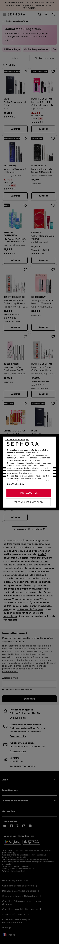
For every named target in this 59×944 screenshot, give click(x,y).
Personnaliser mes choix (28, 502)
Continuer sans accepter (17, 439)
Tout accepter (29, 493)
